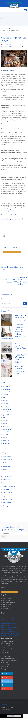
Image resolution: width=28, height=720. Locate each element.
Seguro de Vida (8, 52)
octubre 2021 (6, 417)
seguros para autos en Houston (9, 622)
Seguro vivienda (7, 508)
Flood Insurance (7, 468)
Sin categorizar (7, 511)
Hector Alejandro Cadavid (12, 252)
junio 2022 (5, 403)
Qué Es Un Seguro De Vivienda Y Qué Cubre (20, 352)
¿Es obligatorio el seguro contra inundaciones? (21, 323)
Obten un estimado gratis (9, 597)
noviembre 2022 (7, 391)
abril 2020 (5, 443)
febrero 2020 (6, 449)
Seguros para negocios (9, 607)
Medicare (5, 488)
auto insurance (7, 461)
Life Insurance (8, 33)
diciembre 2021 (7, 414)
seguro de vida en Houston (8, 628)
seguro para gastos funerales (9, 632)
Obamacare (6, 495)
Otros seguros (6, 614)
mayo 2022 (5, 406)
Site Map (3, 712)
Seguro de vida (7, 610)
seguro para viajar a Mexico (8, 630)
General (5, 475)
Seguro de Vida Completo (18, 52)
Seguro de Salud (7, 498)
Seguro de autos (7, 603)
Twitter (6, 682)
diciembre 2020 (7, 434)
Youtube (6, 694)
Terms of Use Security (6, 714)
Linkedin (6, 690)
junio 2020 (5, 440)
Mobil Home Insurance (9, 491)
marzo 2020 (6, 446)
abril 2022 (5, 409)
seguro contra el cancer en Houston (10, 639)
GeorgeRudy (9, 76)
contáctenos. (16, 220)
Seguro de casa (7, 605)
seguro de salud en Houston (8, 637)
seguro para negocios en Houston (10, 641)
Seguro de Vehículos (8, 501)
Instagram (6, 686)
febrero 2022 (6, 411)
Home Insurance (7, 481)
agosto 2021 (6, 420)
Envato (16, 76)
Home (2, 33)
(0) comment (12, 50)
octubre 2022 (6, 394)
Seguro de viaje (7, 612)
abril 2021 (5, 426)
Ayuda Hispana (13, 214)
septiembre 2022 (7, 397)
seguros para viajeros (6, 635)
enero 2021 (5, 431)
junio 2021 (5, 423)
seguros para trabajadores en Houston (11, 626)
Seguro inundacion (8, 504)
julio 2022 (5, 400)
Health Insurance (7, 478)
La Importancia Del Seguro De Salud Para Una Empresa (20, 363)
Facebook (6, 678)
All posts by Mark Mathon (12, 257)
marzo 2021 (6, 429)
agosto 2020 (6, 437)
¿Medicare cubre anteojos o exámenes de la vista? (20, 375)
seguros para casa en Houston (9, 624)
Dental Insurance (7, 465)
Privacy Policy (10, 712)
